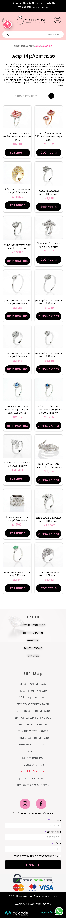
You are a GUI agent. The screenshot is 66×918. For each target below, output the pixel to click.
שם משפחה (54, 832)
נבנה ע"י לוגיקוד (50, 913)
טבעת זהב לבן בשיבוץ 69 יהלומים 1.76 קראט (48, 245)
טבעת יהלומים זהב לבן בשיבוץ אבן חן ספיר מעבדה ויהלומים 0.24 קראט (49, 409)
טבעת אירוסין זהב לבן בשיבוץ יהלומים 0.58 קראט (49, 354)
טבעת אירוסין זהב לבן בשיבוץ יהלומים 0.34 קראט (49, 301)
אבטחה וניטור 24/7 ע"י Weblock (33, 904)
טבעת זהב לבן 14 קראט (33, 771)
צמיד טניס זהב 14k (33, 758)
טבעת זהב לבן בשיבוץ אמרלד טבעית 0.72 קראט (17, 573)
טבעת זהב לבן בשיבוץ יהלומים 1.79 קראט (49, 573)
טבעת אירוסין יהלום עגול (33, 731)
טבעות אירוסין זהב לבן (33, 684)
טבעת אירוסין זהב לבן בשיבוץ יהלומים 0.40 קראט (17, 301)
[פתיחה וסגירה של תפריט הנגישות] (8, 24)
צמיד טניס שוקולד (33, 765)
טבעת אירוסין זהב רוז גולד (33, 704)
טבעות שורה (33, 751)
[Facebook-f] (41, 804)
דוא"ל (57, 844)
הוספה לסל (49, 152)
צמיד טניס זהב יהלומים (33, 744)
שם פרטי (55, 820)
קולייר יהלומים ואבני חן (33, 778)
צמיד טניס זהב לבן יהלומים (33, 785)
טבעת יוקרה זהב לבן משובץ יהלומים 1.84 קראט (49, 519)
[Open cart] (4, 20)
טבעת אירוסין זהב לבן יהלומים (33, 717)
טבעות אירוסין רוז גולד (33, 690)
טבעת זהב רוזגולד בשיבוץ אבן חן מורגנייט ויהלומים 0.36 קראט (49, 136)
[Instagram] (25, 804)
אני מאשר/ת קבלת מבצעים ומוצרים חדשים (36, 856)
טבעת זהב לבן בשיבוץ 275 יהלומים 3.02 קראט (17, 191)
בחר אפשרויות (17, 261)
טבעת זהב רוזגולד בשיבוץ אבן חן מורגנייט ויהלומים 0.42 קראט (17, 136)
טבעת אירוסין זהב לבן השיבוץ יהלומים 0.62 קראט (17, 354)
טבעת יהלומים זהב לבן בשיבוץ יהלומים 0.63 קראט (49, 465)
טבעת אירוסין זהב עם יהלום (33, 711)
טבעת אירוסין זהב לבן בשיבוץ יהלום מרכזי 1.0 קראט (17, 246)
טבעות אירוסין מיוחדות (33, 724)
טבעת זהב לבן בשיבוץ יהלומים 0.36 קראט (49, 192)
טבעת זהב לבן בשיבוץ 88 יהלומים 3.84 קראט (17, 518)
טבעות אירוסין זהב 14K (33, 697)
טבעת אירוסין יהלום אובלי (33, 738)
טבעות (38, 45)
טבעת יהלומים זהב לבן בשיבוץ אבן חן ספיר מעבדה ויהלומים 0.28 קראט (17, 409)
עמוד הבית (47, 45)
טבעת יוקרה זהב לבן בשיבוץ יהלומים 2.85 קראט (17, 464)
